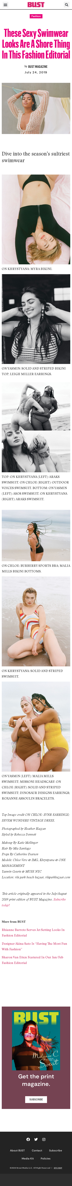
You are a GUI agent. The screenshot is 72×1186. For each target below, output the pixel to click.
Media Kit (28, 1158)
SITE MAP (58, 1168)
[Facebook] (28, 1139)
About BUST (17, 1150)
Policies (46, 1158)
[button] (5, 5)
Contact (37, 1150)
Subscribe (55, 1150)
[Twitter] (36, 1139)
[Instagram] (43, 1139)
